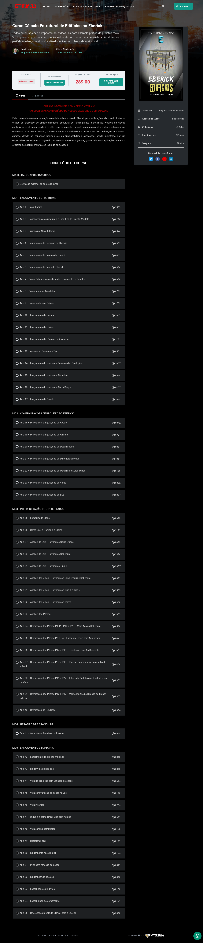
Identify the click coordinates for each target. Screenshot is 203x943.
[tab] (20, 95)
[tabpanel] (68, 127)
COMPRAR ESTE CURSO (111, 82)
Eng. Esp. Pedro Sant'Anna (35, 52)
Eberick (180, 143)
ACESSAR (184, 6)
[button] (162, 6)
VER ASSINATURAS (54, 82)
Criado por (146, 110)
